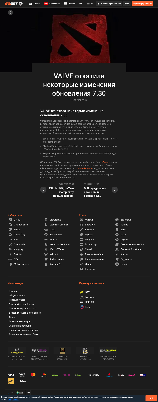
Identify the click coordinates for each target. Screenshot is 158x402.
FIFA (16, 259)
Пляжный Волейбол (131, 249)
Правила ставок (17, 300)
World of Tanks (57, 249)
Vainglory (18, 249)
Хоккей (88, 249)
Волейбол (126, 220)
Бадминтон (126, 259)
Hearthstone (56, 234)
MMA (123, 234)
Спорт (82, 215)
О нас (12, 317)
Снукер (124, 239)
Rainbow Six (56, 264)
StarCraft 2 (55, 220)
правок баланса (84, 168)
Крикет (124, 254)
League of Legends (59, 224)
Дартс (88, 264)
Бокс (123, 229)
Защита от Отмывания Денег (24, 334)
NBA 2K (53, 239)
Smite (17, 229)
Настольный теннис (95, 259)
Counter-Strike (21, 224)
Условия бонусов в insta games (25, 313)
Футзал (89, 234)
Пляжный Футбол (94, 254)
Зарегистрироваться (142, 4)
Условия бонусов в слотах (22, 308)
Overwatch (19, 244)
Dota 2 (17, 220)
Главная (13, 291)
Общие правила (17, 295)
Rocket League (57, 259)
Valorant (54, 254)
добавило (105, 162)
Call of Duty (19, 234)
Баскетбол (90, 224)
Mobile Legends (21, 264)
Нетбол (124, 264)
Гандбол (89, 239)
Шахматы (90, 269)
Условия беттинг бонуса (21, 304)
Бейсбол (89, 229)
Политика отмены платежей (23, 330)
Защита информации (20, 326)
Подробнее (13, 399)
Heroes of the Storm (60, 244)
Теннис (124, 224)
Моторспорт (91, 244)
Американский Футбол (132, 244)
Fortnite (18, 254)
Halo (16, 239)
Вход (127, 4)
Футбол (89, 220)
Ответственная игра (19, 321)
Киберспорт (15, 215)
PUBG (52, 229)
